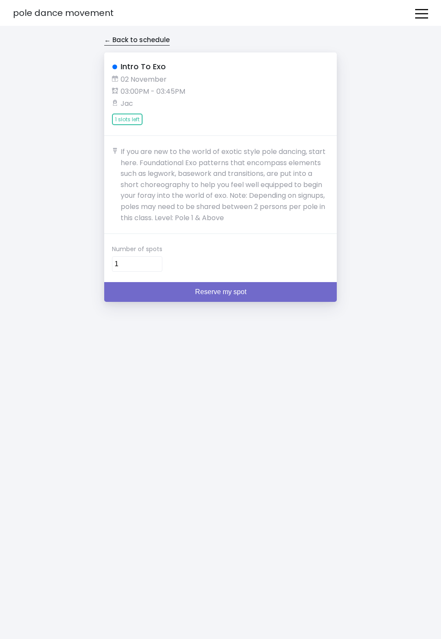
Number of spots (137, 249)
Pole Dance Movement (63, 13)
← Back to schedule (137, 39)
